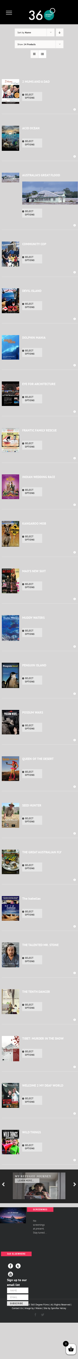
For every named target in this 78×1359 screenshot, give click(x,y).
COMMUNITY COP (34, 244)
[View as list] (42, 54)
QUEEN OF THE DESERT (38, 759)
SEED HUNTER (31, 805)
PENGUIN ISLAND (34, 665)
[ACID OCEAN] (10, 138)
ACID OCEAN (31, 128)
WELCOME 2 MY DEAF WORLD (42, 1085)
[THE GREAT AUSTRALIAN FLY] (10, 862)
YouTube (10, 1274)
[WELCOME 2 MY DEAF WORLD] (10, 1095)
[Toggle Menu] (9, 12)
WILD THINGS (31, 1132)
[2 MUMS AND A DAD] (10, 91)
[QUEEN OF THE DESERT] (10, 768)
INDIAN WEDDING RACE (38, 477)
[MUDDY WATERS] (10, 628)
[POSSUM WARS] (10, 722)
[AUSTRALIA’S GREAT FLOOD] (10, 177)
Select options (30, 96)
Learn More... (26, 1181)
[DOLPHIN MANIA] (10, 347)
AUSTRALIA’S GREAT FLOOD (41, 175)
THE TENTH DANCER (36, 992)
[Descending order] (60, 32)
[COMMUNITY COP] (10, 254)
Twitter (18, 1265)
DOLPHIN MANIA (34, 337)
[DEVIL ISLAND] (10, 300)
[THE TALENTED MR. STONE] (10, 954)
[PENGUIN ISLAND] (10, 675)
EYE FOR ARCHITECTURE (38, 384)
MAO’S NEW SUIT (34, 571)
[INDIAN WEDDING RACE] (10, 486)
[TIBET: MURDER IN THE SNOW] (10, 1048)
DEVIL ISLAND (31, 291)
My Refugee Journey (33, 1176)
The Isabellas (31, 898)
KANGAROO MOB (34, 523)
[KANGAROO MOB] (10, 534)
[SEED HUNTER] (10, 815)
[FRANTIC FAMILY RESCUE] (10, 440)
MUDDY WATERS (33, 618)
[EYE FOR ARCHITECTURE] (10, 393)
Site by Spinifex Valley (55, 1308)
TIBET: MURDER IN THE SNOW (43, 1038)
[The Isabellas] (10, 908)
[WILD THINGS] (10, 1142)
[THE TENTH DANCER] (10, 1001)
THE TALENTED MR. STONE (40, 945)
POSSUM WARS (32, 712)
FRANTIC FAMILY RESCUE (39, 430)
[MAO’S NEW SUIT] (10, 581)
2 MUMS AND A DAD (36, 82)
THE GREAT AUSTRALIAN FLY (41, 852)
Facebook (10, 1265)
